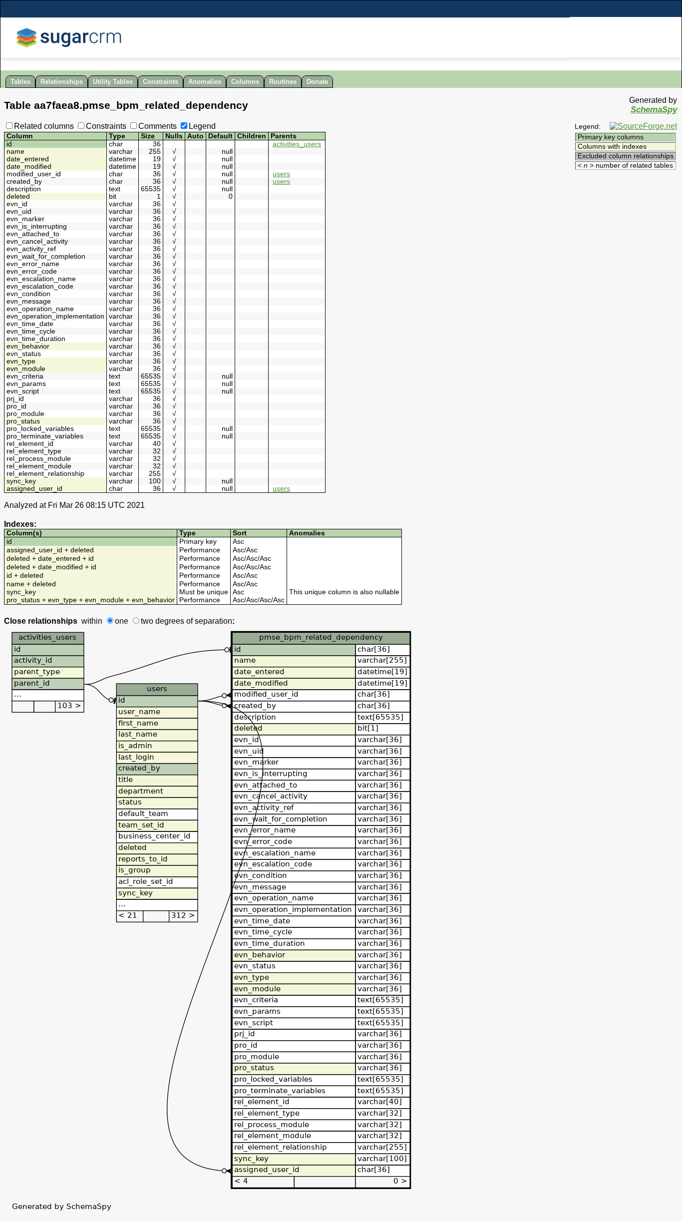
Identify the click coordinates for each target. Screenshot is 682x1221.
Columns (245, 81)
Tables (20, 81)
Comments (157, 126)
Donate (317, 81)
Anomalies (204, 81)
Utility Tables (113, 81)
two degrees (162, 621)
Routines (283, 81)
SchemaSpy (654, 109)
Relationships (61, 81)
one (121, 621)
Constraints (160, 81)
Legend (202, 126)
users (281, 174)
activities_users (297, 144)
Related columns (44, 126)
